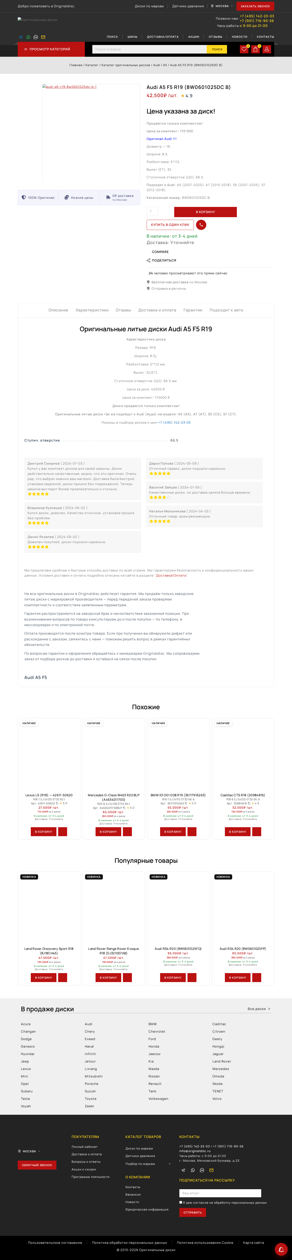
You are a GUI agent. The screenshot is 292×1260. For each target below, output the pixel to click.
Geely (217, 1039)
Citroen (218, 1031)
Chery (90, 1031)
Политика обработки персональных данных (129, 1242)
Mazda (154, 1069)
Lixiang (91, 1069)
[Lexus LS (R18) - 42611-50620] (49, 753)
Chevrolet (157, 1031)
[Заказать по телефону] (201, 225)
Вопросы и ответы (86, 1162)
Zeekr (89, 1106)
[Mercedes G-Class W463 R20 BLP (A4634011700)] (114, 753)
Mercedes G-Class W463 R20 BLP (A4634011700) (113, 797)
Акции (193, 37)
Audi (89, 1024)
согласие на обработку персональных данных (230, 1202)
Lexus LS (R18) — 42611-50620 (48, 795)
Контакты (265, 37)
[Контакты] (281, 1249)
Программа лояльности (91, 1177)
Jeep (25, 1061)
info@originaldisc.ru (195, 1151)
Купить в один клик (170, 224)
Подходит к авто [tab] (226, 309)
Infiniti (90, 1054)
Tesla (25, 1098)
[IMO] (202, 1170)
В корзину (205, 212)
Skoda (217, 1083)
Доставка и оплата (87, 1154)
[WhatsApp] (28, 37)
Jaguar (218, 1054)
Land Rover (221, 1061)
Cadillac (219, 1024)
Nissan (154, 1076)
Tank (152, 1091)
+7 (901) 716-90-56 (257, 21)
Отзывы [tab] (123, 309)
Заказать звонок (255, 6)
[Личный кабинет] (267, 49)
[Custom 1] (35, 37)
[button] (43, 831)
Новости (239, 37)
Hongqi (218, 1046)
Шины (132, 37)
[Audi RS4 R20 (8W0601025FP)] (243, 907)
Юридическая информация (147, 1209)
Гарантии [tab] (193, 309)
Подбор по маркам (140, 1164)
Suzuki (90, 1091)
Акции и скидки (84, 1169)
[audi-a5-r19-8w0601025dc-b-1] (91, 133)
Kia (151, 1061)
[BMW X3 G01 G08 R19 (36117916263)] (178, 753)
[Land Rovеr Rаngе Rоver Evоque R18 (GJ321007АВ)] (114, 907)
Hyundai (28, 1054)
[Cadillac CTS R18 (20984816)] (243, 753)
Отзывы (215, 37)
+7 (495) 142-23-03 (257, 16)
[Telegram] (21, 37)
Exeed (90, 1039)
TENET (217, 1091)
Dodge (26, 1039)
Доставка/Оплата (163, 37)
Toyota (90, 1098)
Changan (28, 1031)
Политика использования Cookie (205, 1242)
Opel (25, 1083)
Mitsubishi (94, 1076)
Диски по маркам (149, 6)
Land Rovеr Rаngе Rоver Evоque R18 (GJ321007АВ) (113, 950)
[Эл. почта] (43, 37)
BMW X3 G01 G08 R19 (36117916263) (178, 795)
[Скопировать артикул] (57, 803)
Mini (24, 1076)
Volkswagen (158, 1098)
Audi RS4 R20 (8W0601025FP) (243, 948)
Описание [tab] (58, 309)
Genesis (28, 1046)
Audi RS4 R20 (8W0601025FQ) (178, 948)
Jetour (90, 1061)
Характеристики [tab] (92, 309)
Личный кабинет (85, 1147)
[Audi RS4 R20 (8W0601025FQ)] (178, 907)
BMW (153, 1024)
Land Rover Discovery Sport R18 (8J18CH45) (49, 950)
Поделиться (164, 260)
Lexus (26, 1069)
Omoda (218, 1076)
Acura (26, 1024)
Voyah (26, 1106)
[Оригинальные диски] (39, 22)
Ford (152, 1039)
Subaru (27, 1091)
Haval (89, 1046)
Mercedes (220, 1069)
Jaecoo (155, 1054)
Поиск (112, 37)
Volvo (217, 1098)
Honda (154, 1046)
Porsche (92, 1083)
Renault (155, 1083)
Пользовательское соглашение (55, 1242)
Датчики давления (188, 6)
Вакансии (133, 1194)
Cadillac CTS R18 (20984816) (243, 795)
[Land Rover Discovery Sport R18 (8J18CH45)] (49, 907)
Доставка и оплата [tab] (157, 309)
